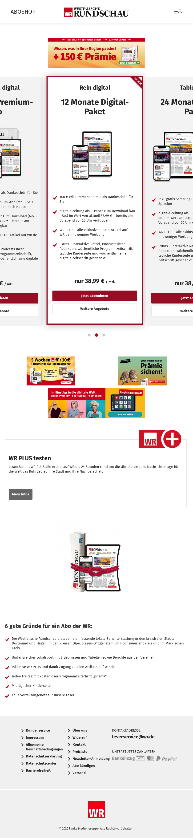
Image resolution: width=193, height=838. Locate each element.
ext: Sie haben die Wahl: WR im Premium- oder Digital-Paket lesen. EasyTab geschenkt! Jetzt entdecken (96, 404)
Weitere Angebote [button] (94, 309)
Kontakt (79, 744)
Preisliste (79, 751)
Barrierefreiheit (38, 770)
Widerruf (79, 737)
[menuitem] (173, 11)
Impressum (35, 737)
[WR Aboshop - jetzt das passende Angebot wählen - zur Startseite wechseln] (96, 11)
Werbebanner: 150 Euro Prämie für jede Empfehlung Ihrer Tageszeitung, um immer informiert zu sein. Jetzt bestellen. (142, 372)
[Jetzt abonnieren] (94, 155)
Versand (79, 773)
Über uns (79, 730)
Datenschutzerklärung (44, 756)
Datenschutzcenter (41, 763)
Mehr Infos (20, 494)
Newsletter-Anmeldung (91, 759)
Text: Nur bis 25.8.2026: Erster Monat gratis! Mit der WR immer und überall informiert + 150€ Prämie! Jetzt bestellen (96, 54)
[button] (89, 335)
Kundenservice (38, 730)
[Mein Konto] (178, 14)
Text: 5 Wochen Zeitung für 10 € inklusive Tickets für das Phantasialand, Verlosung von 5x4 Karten (51, 372)
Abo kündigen (83, 766)
